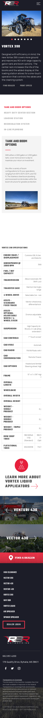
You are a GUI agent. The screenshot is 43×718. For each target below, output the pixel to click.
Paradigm (31, 709)
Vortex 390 (8, 595)
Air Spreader (9, 611)
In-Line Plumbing (13, 129)
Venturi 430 (9, 589)
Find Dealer (9, 85)
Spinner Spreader (11, 617)
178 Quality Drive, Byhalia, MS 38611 (21, 661)
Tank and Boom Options (17, 107)
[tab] (17, 108)
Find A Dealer (25, 557)
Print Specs (26, 85)
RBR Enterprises (10, 3)
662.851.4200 (9, 656)
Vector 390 (8, 578)
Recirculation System (17, 124)
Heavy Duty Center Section (19, 113)
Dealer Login (14, 624)
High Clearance (10, 572)
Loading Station (13, 118)
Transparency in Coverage (12, 680)
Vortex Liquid (9, 606)
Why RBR (7, 600)
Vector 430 (8, 583)
